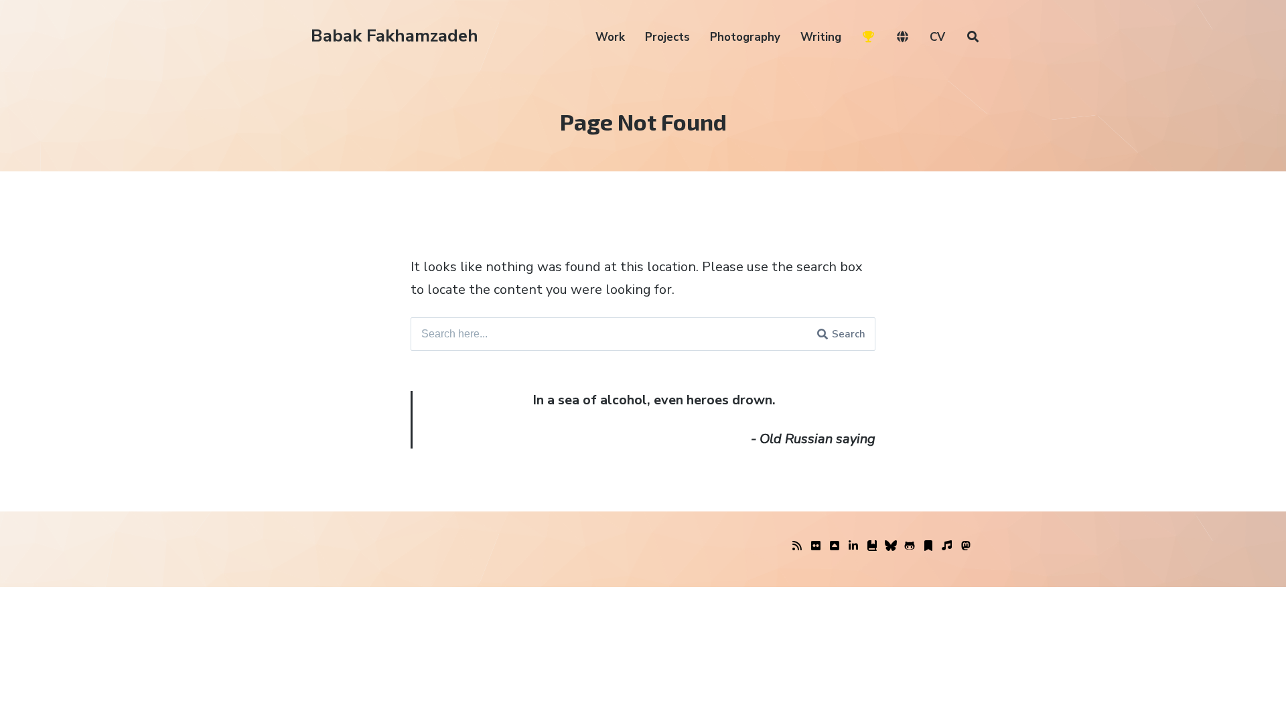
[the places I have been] (834, 546)
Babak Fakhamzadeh (394, 36)
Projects (667, 37)
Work (610, 37)
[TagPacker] (928, 546)
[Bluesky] (890, 546)
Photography (745, 37)
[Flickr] (815, 546)
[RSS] (797, 546)
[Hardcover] (872, 546)
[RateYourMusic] (947, 546)
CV (937, 37)
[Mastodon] (965, 546)
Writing (820, 37)
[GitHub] (909, 546)
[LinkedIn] (853, 546)
